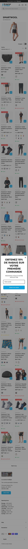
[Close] (25, 257)
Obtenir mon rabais (14, 287)
